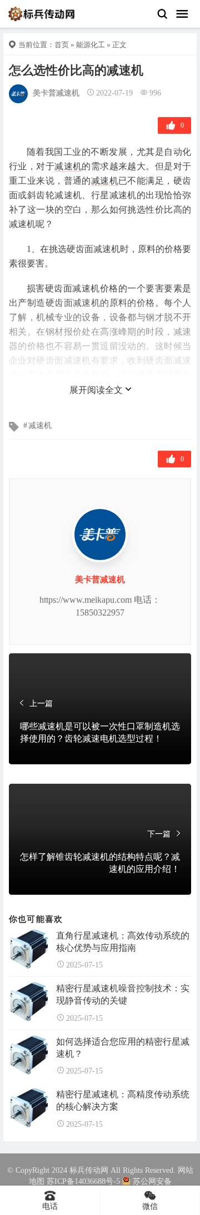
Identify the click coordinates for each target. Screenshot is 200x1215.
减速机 (68, 166)
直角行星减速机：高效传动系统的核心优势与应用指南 (122, 941)
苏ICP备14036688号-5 (83, 1181)
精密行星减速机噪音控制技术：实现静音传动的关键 (122, 994)
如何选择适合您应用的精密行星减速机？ (122, 1047)
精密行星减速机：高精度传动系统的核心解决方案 (122, 1100)
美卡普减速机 (56, 93)
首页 (61, 45)
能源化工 (90, 45)
